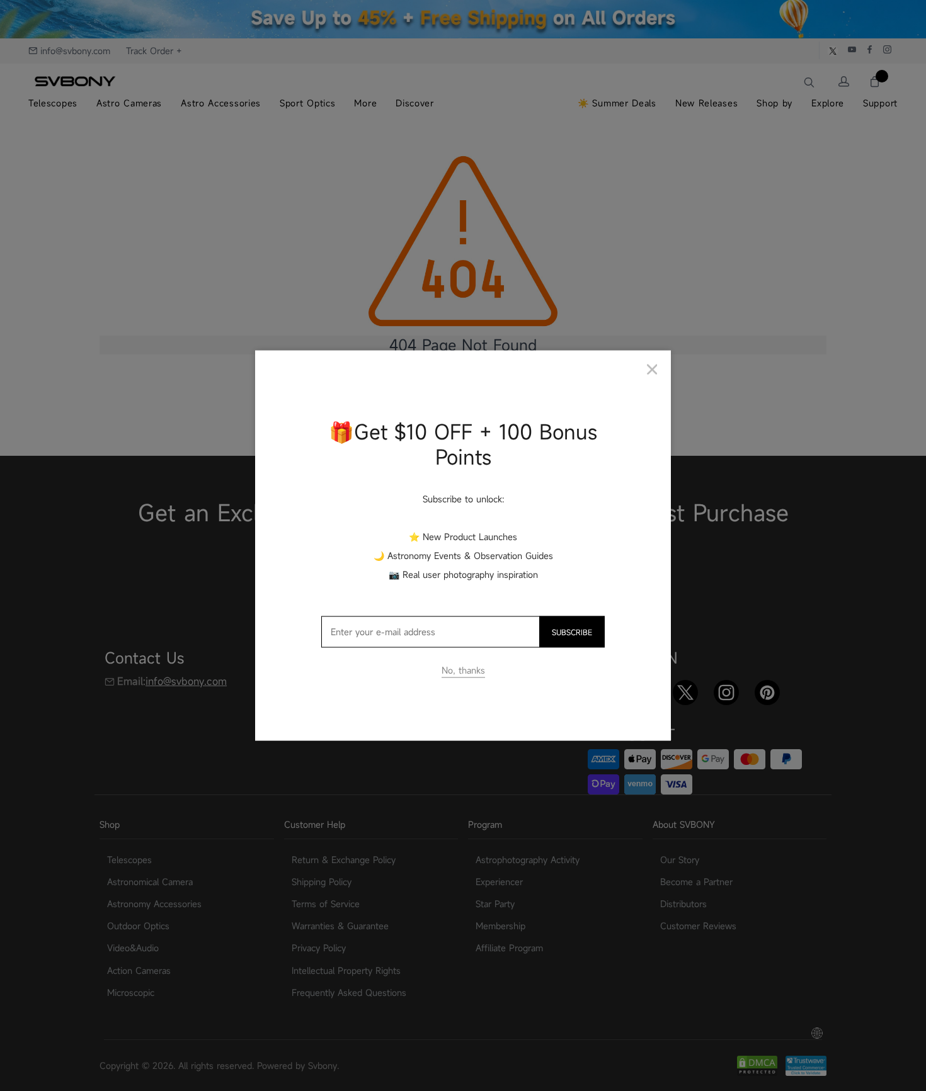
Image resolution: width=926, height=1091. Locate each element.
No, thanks (463, 670)
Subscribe (572, 632)
